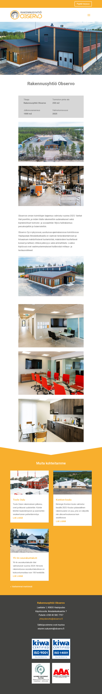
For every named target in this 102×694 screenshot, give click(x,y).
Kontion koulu (63, 499)
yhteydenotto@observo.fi (51, 619)
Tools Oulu (19, 499)
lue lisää (18, 518)
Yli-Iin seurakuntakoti (25, 557)
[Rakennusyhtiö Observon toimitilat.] (51, 142)
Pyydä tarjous (83, 4)
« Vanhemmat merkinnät (21, 586)
